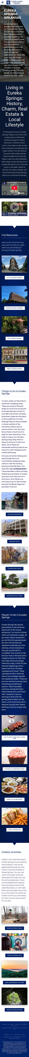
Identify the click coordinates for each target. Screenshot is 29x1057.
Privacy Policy (20, 1034)
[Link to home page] (14, 2)
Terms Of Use (8, 1034)
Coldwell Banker (7, 1024)
